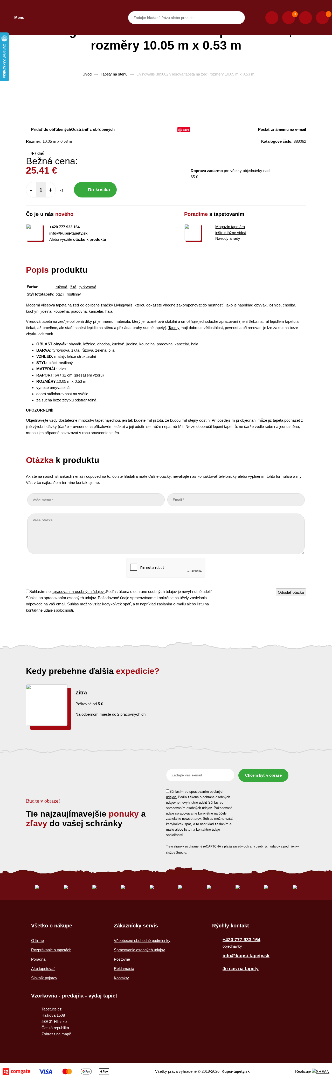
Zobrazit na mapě (57, 1034)
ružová (61, 287)
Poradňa (38, 959)
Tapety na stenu (114, 74)
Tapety (173, 327)
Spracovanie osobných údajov (139, 950)
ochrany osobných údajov (262, 846)
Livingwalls (123, 305)
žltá (73, 287)
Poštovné (122, 959)
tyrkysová (87, 287)
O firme (37, 940)
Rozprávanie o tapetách (51, 950)
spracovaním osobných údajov (78, 591)
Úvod (87, 74)
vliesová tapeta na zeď (60, 305)
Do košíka (99, 189)
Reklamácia (124, 968)
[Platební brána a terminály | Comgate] (56, 1071)
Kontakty (121, 978)
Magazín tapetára (230, 226)
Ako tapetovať (43, 968)
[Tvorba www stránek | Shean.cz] (320, 1071)
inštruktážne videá (230, 232)
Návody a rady (227, 238)
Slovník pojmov (44, 978)
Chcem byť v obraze (263, 775)
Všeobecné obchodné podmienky (142, 940)
